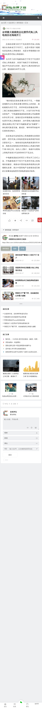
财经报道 (20, 23)
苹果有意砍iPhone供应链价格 (14, 320)
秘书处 (16, 236)
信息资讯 (11, 23)
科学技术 (15, 230)
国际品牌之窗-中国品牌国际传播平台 (18, 345)
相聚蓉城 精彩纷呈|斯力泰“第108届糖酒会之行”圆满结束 (31, 376)
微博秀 (37, 704)
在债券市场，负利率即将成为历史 (16, 314)
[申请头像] (37, 412)
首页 (4, 23)
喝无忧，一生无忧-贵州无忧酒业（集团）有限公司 (23, 339)
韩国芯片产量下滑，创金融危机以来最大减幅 (20, 326)
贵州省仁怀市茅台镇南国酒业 (15, 349)
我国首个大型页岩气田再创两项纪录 (16, 323)
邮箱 (6, 438)
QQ (5, 449)
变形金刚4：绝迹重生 (12, 342)
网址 (6, 443)
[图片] (36, 428)
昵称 (6, 433)
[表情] (31, 428)
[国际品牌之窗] (14, 10)
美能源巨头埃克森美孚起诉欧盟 (15, 317)
